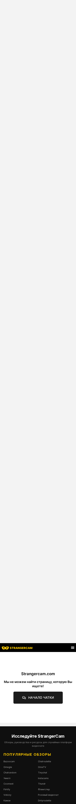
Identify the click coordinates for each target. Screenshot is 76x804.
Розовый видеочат (48, 795)
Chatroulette (44, 761)
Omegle (8, 767)
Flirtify (7, 789)
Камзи (7, 800)
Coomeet (8, 783)
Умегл (7, 778)
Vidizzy (7, 795)
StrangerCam (21, 648)
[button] (72, 647)
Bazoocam (9, 761)
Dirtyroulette (44, 800)
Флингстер (44, 789)
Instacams (43, 778)
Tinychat (42, 772)
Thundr (42, 783)
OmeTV (42, 767)
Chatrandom (10, 772)
